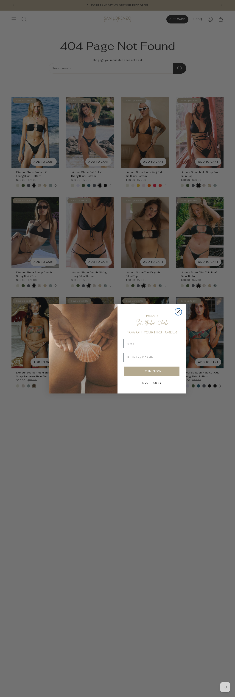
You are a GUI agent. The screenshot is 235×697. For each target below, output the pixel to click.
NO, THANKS (152, 382)
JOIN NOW (152, 371)
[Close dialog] (178, 311)
